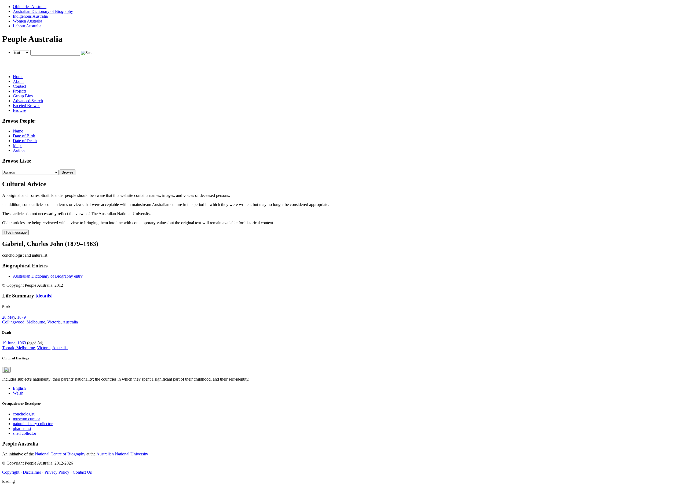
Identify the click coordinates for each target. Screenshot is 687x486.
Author (19, 150)
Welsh (18, 393)
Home (18, 76)
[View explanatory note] (6, 370)
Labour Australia (27, 26)
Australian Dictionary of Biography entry (48, 276)
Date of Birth (24, 136)
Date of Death (25, 140)
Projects (19, 91)
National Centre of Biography (60, 454)
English (19, 388)
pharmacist (22, 428)
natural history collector (33, 423)
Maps (17, 145)
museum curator (26, 419)
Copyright (10, 472)
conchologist (23, 414)
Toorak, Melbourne (18, 347)
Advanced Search (28, 100)
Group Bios (23, 96)
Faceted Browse (26, 105)
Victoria (54, 322)
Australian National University (122, 454)
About (18, 81)
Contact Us (82, 472)
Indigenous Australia (30, 16)
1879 (21, 317)
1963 (21, 343)
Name (18, 131)
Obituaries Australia (29, 6)
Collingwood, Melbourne (23, 322)
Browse (19, 110)
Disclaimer (32, 472)
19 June (8, 343)
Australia (70, 322)
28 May (8, 317)
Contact (19, 86)
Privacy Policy (57, 472)
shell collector (24, 433)
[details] (44, 296)
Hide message (15, 232)
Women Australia (27, 21)
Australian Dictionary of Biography (43, 11)
